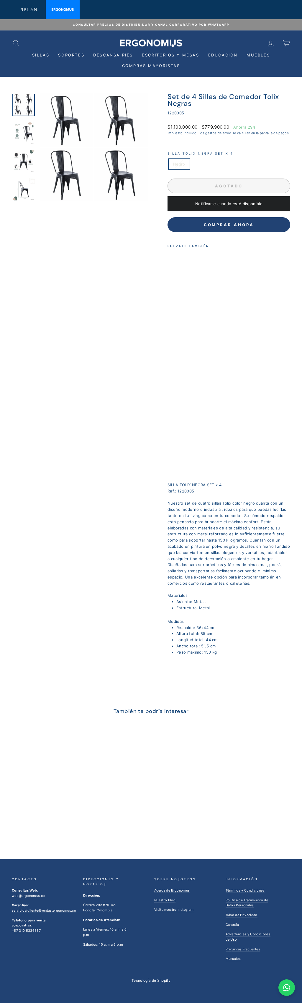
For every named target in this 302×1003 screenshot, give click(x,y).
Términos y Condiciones (245, 890)
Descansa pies (113, 55)
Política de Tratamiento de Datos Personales (247, 903)
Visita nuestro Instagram (174, 910)
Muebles (258, 55)
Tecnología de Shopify (151, 980)
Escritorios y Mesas (170, 55)
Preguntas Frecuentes (243, 949)
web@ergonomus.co (28, 896)
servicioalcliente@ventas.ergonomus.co (44, 910)
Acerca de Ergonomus (172, 890)
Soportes (71, 55)
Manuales (233, 959)
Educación (223, 55)
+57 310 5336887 (26, 931)
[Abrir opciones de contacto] (286, 987)
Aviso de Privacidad (241, 915)
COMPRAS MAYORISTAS (151, 65)
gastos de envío (218, 133)
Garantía (232, 925)
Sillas (41, 55)
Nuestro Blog (164, 900)
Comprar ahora (229, 224)
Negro (179, 164)
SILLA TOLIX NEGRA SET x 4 (200, 153)
